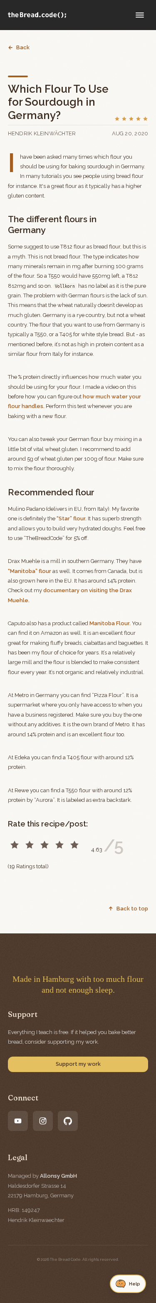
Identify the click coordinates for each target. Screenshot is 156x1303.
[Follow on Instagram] (43, 1121)
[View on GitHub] (68, 1121)
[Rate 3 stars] (44, 845)
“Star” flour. (72, 518)
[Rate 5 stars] (74, 845)
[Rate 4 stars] (59, 845)
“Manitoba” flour (29, 571)
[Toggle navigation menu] (139, 15)
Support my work (78, 1064)
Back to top (132, 908)
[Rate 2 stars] (29, 845)
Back (23, 47)
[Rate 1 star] (14, 845)
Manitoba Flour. (110, 623)
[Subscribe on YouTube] (18, 1121)
